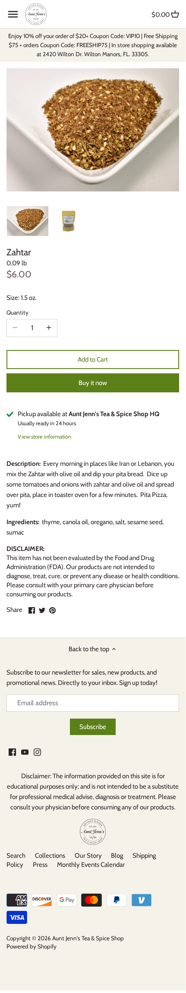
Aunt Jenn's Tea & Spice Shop (88, 938)
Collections (50, 855)
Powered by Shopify (31, 946)
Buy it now (93, 383)
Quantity (17, 312)
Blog (117, 855)
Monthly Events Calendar (91, 865)
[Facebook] (12, 752)
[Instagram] (37, 752)
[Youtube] (24, 752)
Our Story (88, 855)
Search (15, 855)
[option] (27, 221)
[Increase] (49, 328)
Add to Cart (93, 359)
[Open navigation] (12, 14)
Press (40, 865)
